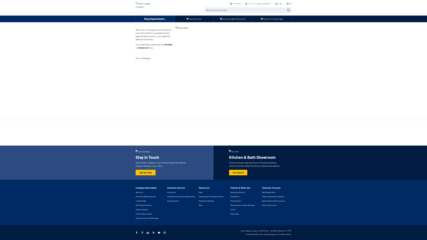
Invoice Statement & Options (273, 196)
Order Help (234, 214)
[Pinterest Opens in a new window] (142, 233)
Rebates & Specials (206, 201)
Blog (200, 205)
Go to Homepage (143, 58)
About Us (139, 192)
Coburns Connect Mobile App (147, 218)
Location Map (141, 201)
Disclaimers (235, 196)
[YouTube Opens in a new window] (159, 233)
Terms (232, 209)
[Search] (288, 10)
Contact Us (171, 192)
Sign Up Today (145, 172)
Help (200, 192)
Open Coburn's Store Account (273, 201)
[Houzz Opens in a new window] (153, 233)
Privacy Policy (235, 201)
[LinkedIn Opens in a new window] (148, 233)
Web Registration (269, 192)
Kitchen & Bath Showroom (146, 196)
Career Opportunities (144, 214)
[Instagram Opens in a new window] (164, 233)
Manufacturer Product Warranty (242, 205)
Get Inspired (238, 172)
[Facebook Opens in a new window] (137, 233)
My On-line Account (269, 205)
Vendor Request (142, 209)
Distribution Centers (144, 205)
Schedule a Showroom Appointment (181, 196)
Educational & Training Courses (211, 196)
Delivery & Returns (237, 192)
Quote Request (173, 201)
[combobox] (246, 10)
